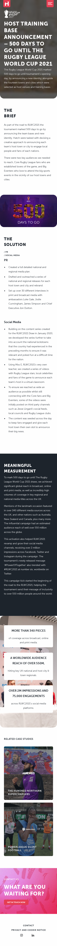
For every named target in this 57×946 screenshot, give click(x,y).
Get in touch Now (16, 902)
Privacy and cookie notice (28, 930)
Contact (28, 925)
